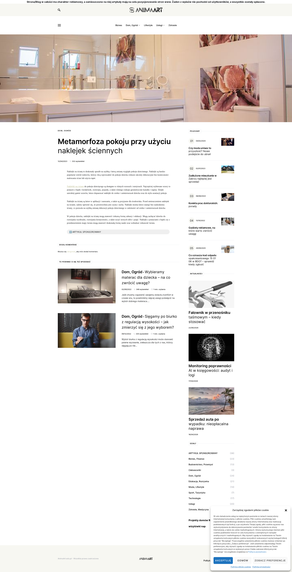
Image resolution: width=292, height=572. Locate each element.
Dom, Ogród (64, 131)
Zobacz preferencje (270, 560)
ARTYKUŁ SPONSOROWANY (203, 453)
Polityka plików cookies (241, 567)
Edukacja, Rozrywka (199, 481)
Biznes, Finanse (196, 458)
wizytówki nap (197, 526)
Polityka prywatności (261, 567)
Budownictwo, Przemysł (201, 464)
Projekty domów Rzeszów (204, 520)
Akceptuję (223, 560)
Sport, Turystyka (197, 492)
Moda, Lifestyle (196, 487)
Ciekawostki (195, 470)
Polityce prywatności (257, 552)
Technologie (195, 498)
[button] (285, 510)
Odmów (242, 560)
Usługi (192, 504)
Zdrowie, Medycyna (199, 509)
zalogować (71, 252)
